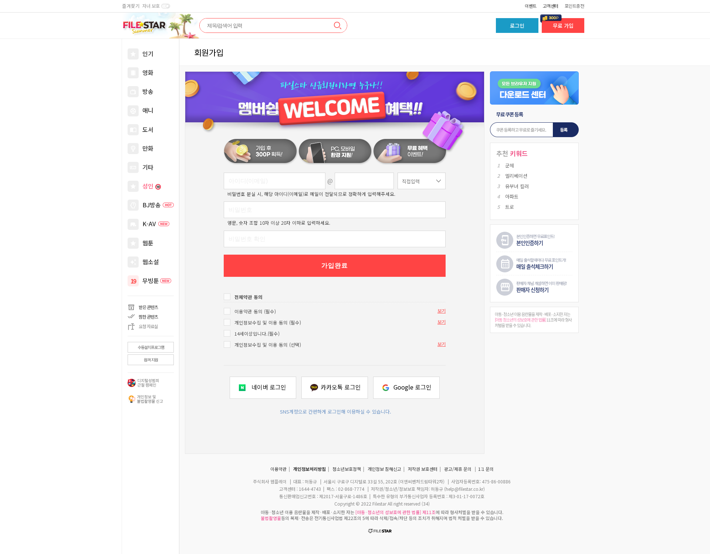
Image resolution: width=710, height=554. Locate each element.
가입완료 (334, 265)
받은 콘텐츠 (148, 307)
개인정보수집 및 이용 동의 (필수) (267, 322)
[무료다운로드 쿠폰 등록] (534, 124)
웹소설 (150, 261)
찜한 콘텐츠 (148, 316)
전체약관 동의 (248, 296)
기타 (147, 167)
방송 (147, 91)
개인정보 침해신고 (384, 469)
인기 (147, 53)
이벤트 (531, 6)
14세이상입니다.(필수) (257, 333)
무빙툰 (150, 280)
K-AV (149, 223)
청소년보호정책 (346, 469)
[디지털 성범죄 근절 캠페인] (145, 382)
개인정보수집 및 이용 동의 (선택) (267, 344)
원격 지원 (151, 360)
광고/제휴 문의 (457, 469)
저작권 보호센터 (422, 469)
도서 (147, 129)
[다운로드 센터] (534, 88)
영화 (147, 72)
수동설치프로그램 (151, 347)
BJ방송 (151, 204)
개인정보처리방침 (309, 469)
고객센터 (550, 6)
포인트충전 (574, 6)
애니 (147, 110)
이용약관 (278, 469)
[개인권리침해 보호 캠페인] (145, 399)
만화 (147, 148)
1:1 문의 (486, 469)
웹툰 (147, 242)
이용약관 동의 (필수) (255, 311)
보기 (441, 311)
